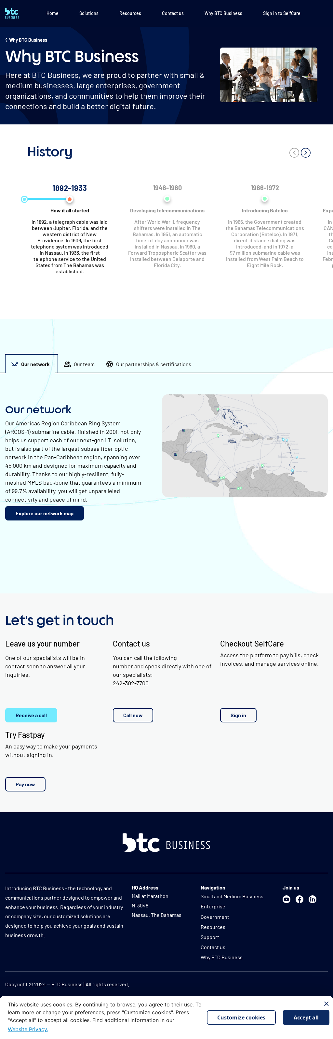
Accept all (306, 1017)
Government (215, 917)
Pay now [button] (25, 784)
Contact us (173, 13)
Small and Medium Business (232, 896)
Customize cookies (241, 1017)
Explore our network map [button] (44, 513)
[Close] (326, 1004)
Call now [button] (133, 715)
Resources (130, 13)
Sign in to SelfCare (281, 13)
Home (53, 13)
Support (210, 937)
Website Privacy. (28, 1029)
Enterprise (213, 906)
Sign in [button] (238, 715)
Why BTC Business (223, 13)
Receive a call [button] (31, 715)
